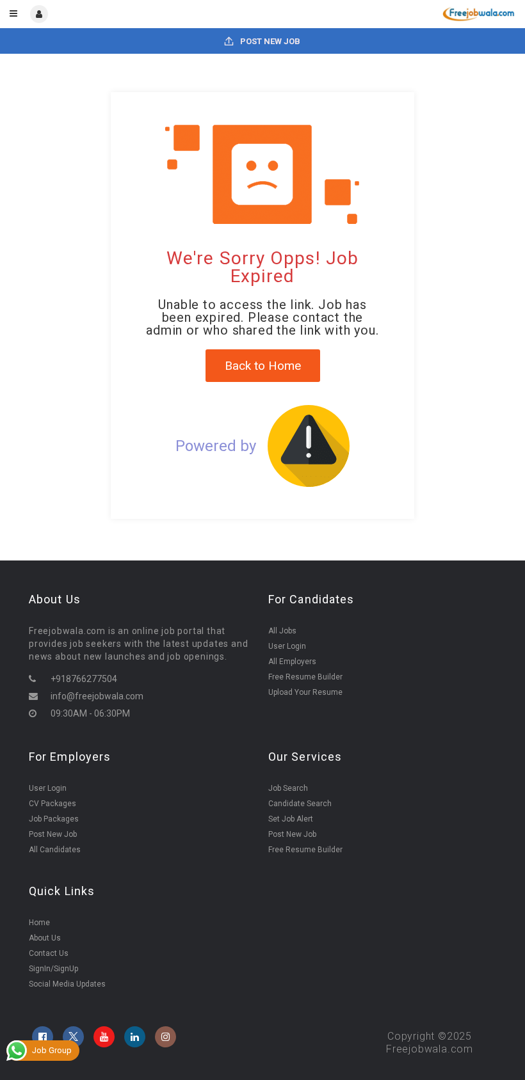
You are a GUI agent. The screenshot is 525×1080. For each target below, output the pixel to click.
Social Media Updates (67, 984)
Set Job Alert (290, 818)
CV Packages (52, 803)
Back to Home (263, 365)
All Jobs (282, 630)
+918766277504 (84, 679)
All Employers (292, 661)
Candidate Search (300, 803)
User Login (287, 646)
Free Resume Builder (305, 676)
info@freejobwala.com (97, 696)
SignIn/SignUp (53, 968)
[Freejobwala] (388, 14)
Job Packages (54, 818)
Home (39, 922)
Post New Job (269, 41)
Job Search (288, 788)
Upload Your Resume (305, 692)
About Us (45, 937)
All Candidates (55, 849)
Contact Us (49, 953)
